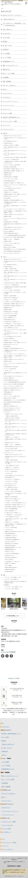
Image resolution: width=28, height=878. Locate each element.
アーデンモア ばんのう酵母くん (11, 579)
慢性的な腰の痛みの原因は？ (11, 567)
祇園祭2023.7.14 (7, 404)
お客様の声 (6, 49)
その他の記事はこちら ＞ (14, 616)
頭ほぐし (5, 89)
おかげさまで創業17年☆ (9, 231)
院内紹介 (5, 41)
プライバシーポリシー (8, 129)
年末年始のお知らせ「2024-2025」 (11, 221)
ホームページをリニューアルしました (12, 253)
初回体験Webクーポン (8, 61)
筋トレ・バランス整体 (8, 73)
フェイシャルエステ (7, 825)
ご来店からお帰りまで (8, 19)
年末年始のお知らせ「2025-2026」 (11, 176)
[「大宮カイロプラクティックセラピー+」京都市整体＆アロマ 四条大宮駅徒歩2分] (11, 5)
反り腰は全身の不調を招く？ (11, 537)
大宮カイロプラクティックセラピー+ (12, 15)
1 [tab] (11, 611)
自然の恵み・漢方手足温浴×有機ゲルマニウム (13, 200)
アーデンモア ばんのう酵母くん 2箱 (12, 577)
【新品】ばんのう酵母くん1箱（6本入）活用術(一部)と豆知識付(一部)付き (15, 582)
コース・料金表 (7, 57)
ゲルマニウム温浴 (7, 113)
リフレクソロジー (7, 93)
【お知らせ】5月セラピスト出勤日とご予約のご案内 (15, 157)
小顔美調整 (6, 77)
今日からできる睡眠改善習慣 (10, 315)
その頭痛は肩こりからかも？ (11, 535)
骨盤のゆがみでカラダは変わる (11, 543)
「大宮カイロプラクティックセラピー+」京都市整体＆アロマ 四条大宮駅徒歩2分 (14, 859)
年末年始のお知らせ (8, 245)
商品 (4, 575)
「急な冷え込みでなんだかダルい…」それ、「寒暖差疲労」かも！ (15, 333)
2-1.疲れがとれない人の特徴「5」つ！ (12, 321)
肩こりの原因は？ (9, 565)
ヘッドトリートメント (8, 105)
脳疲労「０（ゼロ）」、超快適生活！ (12, 239)
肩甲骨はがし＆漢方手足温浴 (10, 166)
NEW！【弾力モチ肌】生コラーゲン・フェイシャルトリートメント (15, 151)
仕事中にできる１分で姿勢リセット (11, 297)
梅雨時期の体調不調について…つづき (12, 410)
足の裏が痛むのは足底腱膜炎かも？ (12, 539)
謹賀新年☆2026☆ (8, 174)
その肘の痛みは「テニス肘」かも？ (12, 561)
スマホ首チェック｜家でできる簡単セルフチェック (15, 301)
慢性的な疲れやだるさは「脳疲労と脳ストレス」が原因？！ (15, 224)
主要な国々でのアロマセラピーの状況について (15, 450)
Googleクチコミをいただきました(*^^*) (12, 229)
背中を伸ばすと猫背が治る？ (11, 557)
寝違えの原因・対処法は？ (10, 545)
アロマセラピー (7, 97)
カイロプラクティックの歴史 (11, 481)
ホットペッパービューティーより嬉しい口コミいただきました (15, 219)
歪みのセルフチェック (10, 555)
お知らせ (5, 133)
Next (25, 603)
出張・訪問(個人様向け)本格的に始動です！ (13, 251)
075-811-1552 (4, 652)
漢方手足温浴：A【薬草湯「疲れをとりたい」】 (14, 168)
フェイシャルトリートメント (10, 101)
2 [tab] (13, 611)
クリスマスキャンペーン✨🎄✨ (11, 178)
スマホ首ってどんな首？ (10, 541)
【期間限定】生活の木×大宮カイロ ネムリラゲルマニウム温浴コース (15, 202)
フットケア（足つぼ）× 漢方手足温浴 (12, 164)
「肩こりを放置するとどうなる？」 (11, 327)
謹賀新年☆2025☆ (8, 216)
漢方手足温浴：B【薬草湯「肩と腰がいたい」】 (14, 170)
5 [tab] (17, 611)
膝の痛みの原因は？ (9, 571)
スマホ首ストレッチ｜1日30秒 (10, 299)
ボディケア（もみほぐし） (10, 85)
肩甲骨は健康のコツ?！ (9, 392)
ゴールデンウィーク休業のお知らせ (11, 159)
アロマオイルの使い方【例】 (11, 448)
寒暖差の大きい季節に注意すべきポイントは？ (14, 388)
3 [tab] (14, 611)
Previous (2, 603)
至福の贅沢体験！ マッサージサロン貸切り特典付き (15, 249)
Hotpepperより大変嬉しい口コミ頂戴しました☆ (14, 182)
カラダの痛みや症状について (10, 485)
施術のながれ (6, 69)
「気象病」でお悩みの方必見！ (10, 268)
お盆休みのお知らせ (8, 143)
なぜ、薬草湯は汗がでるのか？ (10, 141)
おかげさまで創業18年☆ (9, 190)
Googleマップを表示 (14, 678)
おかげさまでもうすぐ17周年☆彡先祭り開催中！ (14, 237)
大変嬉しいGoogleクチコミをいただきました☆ (14, 214)
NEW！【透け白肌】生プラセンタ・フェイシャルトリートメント (15, 147)
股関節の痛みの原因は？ (10, 569)
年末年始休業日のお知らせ (9, 180)
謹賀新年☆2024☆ (8, 241)
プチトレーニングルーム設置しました (12, 243)
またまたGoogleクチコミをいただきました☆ (13, 227)
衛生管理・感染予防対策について (11, 117)
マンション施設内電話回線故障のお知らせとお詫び (15, 235)
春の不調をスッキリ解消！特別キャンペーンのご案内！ (15, 206)
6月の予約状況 (7, 198)
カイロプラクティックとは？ (11, 483)
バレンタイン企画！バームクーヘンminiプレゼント (14, 209)
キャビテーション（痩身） (9, 821)
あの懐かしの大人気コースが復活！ (11, 145)
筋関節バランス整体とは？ (10, 563)
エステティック (7, 109)
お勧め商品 (6, 584)
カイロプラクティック (8, 452)
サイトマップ (6, 125)
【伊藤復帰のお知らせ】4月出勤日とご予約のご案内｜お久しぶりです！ (15, 162)
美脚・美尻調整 (7, 81)
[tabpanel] (14, 604)
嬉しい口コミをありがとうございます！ (12, 408)
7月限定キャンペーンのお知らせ (11, 192)
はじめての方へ (7, 33)
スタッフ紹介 (6, 37)
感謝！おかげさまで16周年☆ (10, 247)
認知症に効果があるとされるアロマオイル (14, 446)
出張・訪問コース (7, 29)
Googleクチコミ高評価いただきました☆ (12, 390)
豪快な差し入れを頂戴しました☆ (11, 406)
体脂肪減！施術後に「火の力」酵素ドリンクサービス (15, 194)
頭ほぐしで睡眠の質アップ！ (10, 317)
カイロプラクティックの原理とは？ (12, 479)
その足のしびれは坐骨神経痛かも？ (12, 553)
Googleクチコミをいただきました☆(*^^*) (12, 135)
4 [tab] (16, 611)
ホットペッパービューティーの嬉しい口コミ (13, 386)
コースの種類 (6, 53)
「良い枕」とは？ (8, 370)
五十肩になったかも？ (10, 551)
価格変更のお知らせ (8, 172)
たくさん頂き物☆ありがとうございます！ (13, 188)
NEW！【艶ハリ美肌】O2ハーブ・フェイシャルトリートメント (15, 154)
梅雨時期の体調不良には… (10, 549)
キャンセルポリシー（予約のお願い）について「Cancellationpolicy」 (14, 24)
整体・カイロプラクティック (10, 65)
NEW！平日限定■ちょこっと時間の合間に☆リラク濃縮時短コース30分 (15, 211)
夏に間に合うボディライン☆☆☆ (11, 196)
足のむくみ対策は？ (9, 559)
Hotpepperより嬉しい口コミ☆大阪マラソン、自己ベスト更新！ (15, 293)
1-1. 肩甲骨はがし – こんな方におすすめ (12, 323)
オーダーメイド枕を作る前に (10, 368)
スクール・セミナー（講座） (10, 121)
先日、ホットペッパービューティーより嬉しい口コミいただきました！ (15, 185)
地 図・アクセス (7, 45)
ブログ (4, 257)
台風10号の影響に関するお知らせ (11, 233)
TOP (2, 723)
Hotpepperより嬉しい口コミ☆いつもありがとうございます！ (15, 138)
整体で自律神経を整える (10, 533)
